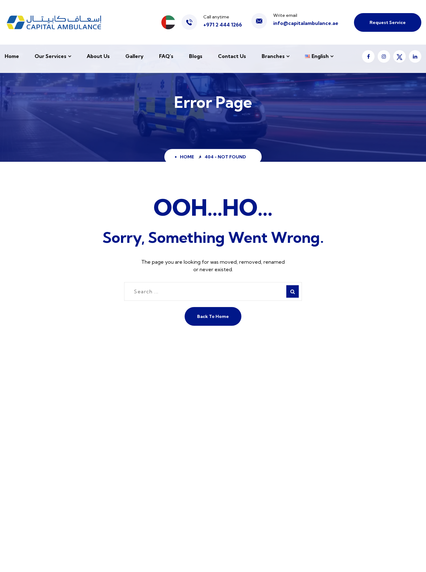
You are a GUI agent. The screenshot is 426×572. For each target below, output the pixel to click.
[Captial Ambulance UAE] (54, 22)
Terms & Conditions (71, 563)
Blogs (195, 56)
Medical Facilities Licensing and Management (254, 504)
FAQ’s (166, 56)
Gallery (134, 56)
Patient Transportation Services (255, 462)
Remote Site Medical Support (252, 416)
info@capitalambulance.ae (305, 23)
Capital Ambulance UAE (88, 554)
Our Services (50, 56)
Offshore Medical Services (248, 428)
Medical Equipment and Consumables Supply (261, 524)
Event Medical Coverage (246, 403)
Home (12, 56)
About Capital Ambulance (146, 403)
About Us (98, 56)
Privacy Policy (31, 563)
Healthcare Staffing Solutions (251, 487)
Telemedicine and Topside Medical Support (258, 445)
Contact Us (232, 56)
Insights (125, 467)
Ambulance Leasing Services (250, 475)
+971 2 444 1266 (222, 25)
